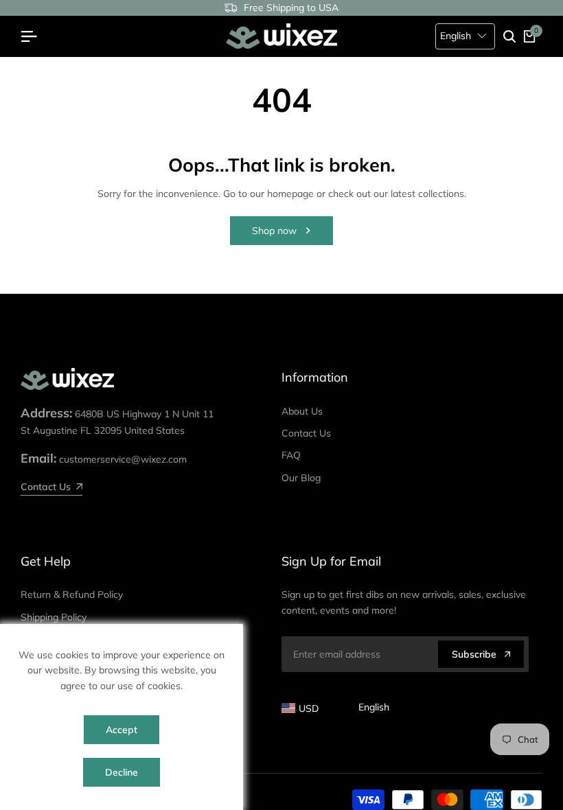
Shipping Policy (54, 617)
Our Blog (301, 478)
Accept (121, 730)
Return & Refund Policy (72, 594)
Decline (121, 772)
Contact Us (306, 433)
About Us (302, 411)
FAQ (291, 455)
